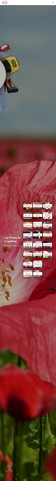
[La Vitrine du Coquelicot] (5, 2)
